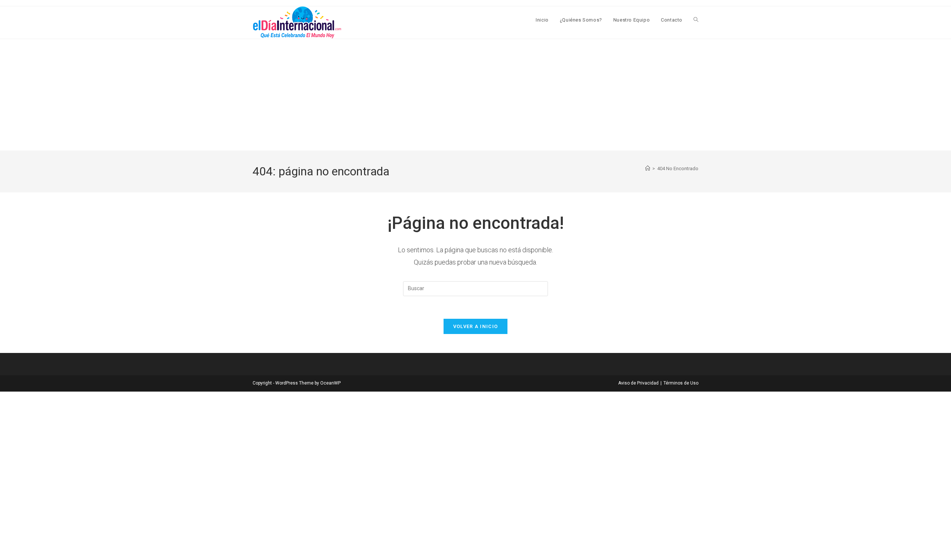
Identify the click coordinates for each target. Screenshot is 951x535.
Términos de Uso (680, 383)
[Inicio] (647, 168)
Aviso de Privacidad (638, 383)
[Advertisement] (475, 95)
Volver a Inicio (475, 326)
